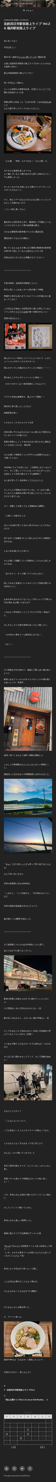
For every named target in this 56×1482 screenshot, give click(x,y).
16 (7, 1434)
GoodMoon (23, 20)
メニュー (29, 10)
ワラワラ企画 (21, 312)
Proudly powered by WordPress (17, 1476)
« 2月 (13, 1447)
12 (28, 1429)
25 (21, 1438)
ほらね (7, 1246)
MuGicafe (47, 102)
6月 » (42, 1447)
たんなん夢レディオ (27, 57)
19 (28, 1434)
